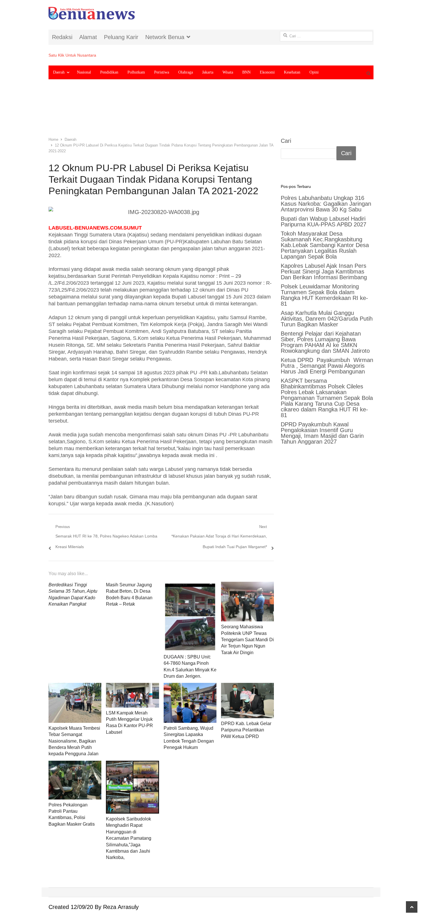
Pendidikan (109, 72)
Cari (286, 141)
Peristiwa (161, 72)
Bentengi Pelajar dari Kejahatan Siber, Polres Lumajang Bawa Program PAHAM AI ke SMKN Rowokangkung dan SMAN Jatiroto (325, 342)
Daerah (59, 72)
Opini (314, 72)
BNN (246, 72)
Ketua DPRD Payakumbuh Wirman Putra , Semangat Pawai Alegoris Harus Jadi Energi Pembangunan (327, 366)
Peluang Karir (121, 37)
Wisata (227, 72)
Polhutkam (136, 72)
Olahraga (185, 72)
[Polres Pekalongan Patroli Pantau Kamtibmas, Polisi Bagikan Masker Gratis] (75, 780)
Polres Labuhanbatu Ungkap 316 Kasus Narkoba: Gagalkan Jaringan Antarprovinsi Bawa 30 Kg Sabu (326, 204)
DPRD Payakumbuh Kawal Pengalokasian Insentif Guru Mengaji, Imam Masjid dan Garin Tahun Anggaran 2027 (322, 433)
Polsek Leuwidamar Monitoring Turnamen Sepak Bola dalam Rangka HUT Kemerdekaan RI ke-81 (324, 295)
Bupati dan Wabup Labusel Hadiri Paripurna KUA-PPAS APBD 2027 (323, 221)
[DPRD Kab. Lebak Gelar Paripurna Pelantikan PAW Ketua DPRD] (247, 700)
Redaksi (62, 37)
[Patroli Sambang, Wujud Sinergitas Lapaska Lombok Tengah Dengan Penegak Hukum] (190, 703)
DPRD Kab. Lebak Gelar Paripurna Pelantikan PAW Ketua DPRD (246, 730)
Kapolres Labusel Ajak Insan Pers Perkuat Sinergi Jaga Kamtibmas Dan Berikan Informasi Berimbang (324, 271)
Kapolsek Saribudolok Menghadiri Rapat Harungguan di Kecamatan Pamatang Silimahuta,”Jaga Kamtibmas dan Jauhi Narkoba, (128, 838)
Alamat (88, 37)
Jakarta (207, 72)
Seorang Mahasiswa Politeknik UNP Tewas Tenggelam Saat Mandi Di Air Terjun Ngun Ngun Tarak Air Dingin (247, 639)
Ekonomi (267, 72)
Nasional (84, 72)
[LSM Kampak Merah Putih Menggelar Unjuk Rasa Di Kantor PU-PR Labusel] (132, 695)
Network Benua (164, 37)
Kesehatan (292, 72)
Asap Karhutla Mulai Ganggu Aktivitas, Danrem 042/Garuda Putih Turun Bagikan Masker (327, 319)
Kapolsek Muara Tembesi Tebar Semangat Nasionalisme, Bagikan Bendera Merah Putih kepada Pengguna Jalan (74, 741)
